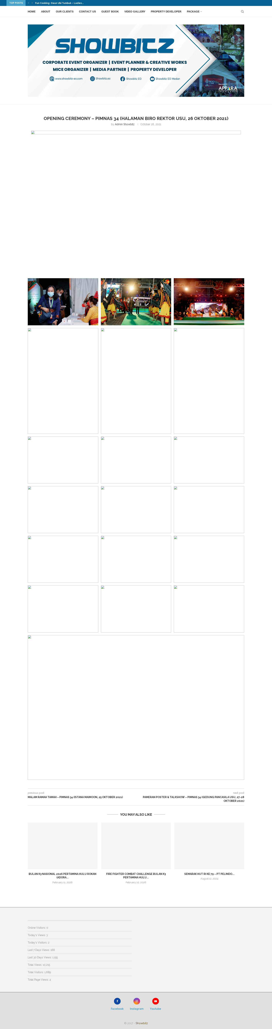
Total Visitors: (36, 972)
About (45, 11)
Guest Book (110, 11)
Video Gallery (134, 11)
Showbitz (142, 1023)
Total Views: (35, 964)
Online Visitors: (37, 927)
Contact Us (87, 11)
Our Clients (64, 11)
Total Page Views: (38, 979)
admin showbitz (125, 124)
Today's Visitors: (38, 942)
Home (32, 11)
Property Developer (166, 11)
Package (193, 11)
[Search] (242, 11)
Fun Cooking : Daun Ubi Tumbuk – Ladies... (59, 3)
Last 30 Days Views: (40, 957)
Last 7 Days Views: (39, 950)
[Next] (32, 3)
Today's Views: (37, 935)
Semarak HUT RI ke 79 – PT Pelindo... (209, 873)
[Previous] (28, 3)
